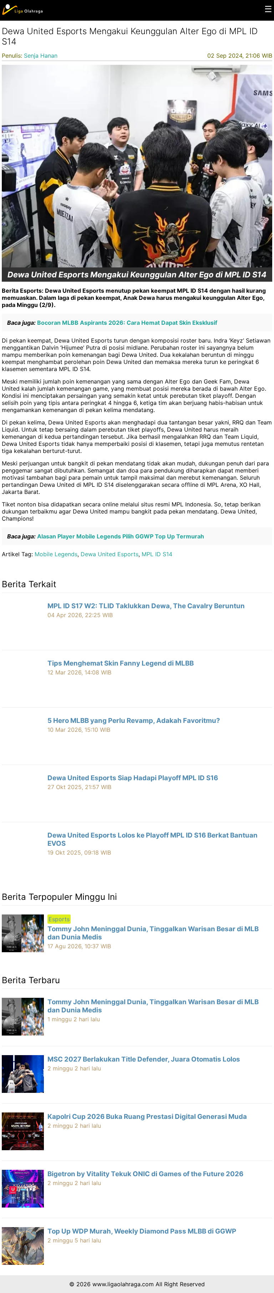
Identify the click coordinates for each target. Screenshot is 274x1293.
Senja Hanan (40, 55)
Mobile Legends (56, 554)
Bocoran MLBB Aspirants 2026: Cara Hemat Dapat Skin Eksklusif (126, 322)
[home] (22, 13)
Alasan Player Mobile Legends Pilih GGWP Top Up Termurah (120, 536)
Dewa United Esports (109, 554)
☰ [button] (268, 9)
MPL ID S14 (157, 554)
